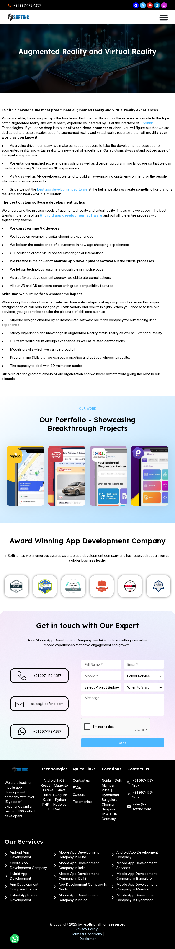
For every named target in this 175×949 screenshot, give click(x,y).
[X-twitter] (143, 5)
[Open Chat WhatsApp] (14, 938)
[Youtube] (150, 5)
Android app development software (71, 215)
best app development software (62, 189)
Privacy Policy (86, 929)
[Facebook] (136, 5)
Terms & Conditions (86, 934)
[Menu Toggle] (163, 17)
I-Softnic (147, 123)
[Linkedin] (157, 5)
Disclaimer (87, 938)
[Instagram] (164, 5)
